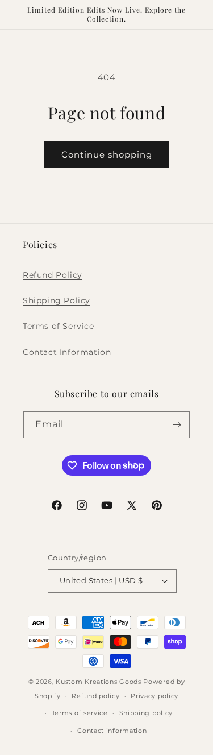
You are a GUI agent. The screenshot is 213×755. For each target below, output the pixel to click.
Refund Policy (52, 275)
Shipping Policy (56, 300)
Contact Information (67, 352)
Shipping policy (146, 713)
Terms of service (80, 713)
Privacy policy (154, 696)
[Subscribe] (176, 424)
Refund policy (95, 696)
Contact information (112, 731)
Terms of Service (58, 326)
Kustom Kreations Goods (98, 682)
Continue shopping (106, 154)
